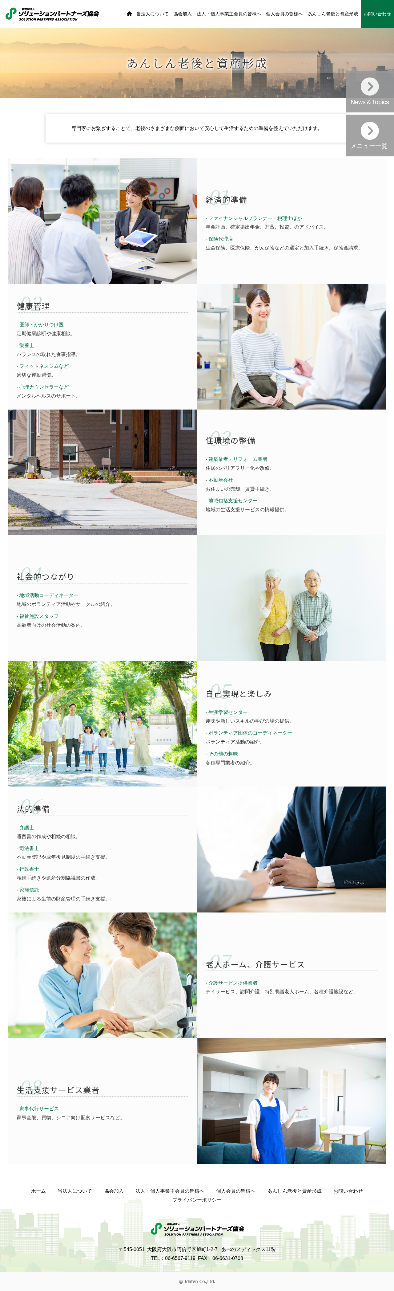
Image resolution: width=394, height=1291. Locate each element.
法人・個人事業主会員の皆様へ (229, 13)
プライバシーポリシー (197, 1200)
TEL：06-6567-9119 (173, 1258)
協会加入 (182, 13)
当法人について (152, 13)
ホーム (38, 1191)
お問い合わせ (377, 13)
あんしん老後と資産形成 (333, 13)
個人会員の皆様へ (284, 13)
